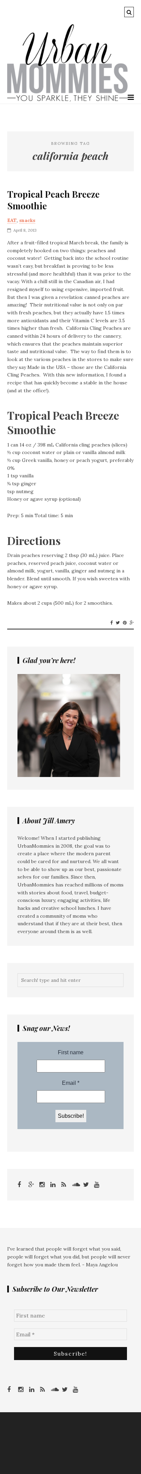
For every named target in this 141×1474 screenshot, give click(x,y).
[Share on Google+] (132, 623)
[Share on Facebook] (111, 623)
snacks (27, 220)
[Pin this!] (125, 623)
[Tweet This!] (118, 623)
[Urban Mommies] (67, 100)
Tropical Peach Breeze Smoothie (53, 200)
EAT (11, 220)
